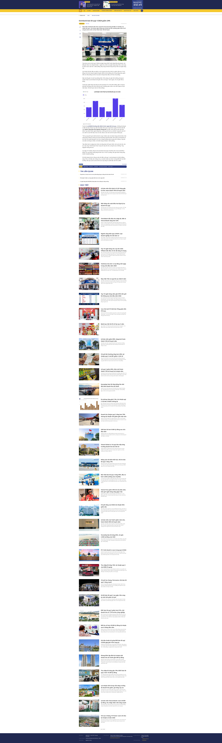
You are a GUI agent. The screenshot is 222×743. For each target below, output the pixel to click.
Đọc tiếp (84, 185)
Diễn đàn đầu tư (118, 10)
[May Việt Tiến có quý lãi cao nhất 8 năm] (89, 284)
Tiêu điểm (87, 1)
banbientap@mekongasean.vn (115, 737)
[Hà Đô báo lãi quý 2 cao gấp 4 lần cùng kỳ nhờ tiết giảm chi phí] (89, 600)
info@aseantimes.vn (145, 738)
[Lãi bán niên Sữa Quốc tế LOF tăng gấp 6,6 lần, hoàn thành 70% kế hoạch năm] (89, 193)
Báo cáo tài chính (95, 15)
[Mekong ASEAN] (137, 4)
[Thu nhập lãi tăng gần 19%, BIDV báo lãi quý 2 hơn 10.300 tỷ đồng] (89, 676)
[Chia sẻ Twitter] (80, 34)
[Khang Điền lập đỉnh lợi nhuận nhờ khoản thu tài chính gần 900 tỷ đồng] (89, 660)
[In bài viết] (80, 37)
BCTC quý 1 (110, 166)
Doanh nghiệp (96, 10)
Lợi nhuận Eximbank (103, 166)
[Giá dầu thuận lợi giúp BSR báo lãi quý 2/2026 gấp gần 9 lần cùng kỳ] (89, 645)
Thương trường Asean (107, 10)
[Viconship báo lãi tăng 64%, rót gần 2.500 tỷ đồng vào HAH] (89, 540)
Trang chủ (82, 15)
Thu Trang (124, 164)
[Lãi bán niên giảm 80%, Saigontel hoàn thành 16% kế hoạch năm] (89, 344)
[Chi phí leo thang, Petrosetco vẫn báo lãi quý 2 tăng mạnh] (89, 585)
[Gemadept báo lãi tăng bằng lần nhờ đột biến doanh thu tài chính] (89, 389)
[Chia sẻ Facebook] (80, 30)
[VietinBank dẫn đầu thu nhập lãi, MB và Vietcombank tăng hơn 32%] (89, 224)
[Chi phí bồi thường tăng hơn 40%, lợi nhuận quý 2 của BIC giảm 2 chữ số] (89, 359)
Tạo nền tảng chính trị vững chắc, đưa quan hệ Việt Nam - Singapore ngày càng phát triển (93, 5)
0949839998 (144, 740)
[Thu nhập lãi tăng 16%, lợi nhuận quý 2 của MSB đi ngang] (89, 570)
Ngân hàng (82, 23)
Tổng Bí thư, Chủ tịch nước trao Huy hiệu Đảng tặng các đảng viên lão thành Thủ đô (97, 174)
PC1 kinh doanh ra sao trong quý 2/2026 (113, 550)
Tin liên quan (86, 171)
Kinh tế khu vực (127, 10)
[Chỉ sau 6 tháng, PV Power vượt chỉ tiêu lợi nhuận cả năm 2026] (89, 721)
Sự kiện (89, 10)
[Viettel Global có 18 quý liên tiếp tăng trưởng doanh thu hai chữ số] (89, 450)
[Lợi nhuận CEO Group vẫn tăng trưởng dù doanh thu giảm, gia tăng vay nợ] (89, 691)
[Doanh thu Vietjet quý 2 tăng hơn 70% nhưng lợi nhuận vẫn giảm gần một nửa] (89, 419)
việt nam (87, 23)
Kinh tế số (136, 10)
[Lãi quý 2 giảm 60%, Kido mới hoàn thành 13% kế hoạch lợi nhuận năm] (89, 374)
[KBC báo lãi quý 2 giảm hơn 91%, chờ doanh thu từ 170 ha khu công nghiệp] (89, 615)
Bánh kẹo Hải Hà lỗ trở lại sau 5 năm (112, 324)
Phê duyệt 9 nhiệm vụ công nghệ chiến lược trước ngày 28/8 (92, 177)
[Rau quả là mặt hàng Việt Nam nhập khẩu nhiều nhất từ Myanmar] (106, 4)
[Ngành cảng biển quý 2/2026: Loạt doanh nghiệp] (89, 239)
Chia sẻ (81, 164)
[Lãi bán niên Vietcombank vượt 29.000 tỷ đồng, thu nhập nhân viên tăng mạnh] (89, 706)
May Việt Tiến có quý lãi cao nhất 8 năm (113, 279)
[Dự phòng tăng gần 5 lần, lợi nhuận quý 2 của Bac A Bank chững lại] (89, 404)
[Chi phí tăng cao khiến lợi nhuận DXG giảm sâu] (89, 510)
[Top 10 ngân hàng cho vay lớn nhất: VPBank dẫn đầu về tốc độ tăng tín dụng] (89, 254)
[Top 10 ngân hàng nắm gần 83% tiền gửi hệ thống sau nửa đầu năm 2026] (89, 299)
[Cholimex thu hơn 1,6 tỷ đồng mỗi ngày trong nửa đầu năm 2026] (89, 269)
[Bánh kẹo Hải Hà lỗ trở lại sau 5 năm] (89, 329)
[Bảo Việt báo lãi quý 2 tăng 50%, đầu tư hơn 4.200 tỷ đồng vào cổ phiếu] (89, 480)
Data (88, 15)
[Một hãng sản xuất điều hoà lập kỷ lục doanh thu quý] (89, 208)
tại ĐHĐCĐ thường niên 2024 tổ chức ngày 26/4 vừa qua (101, 126)
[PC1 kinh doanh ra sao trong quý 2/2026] (89, 555)
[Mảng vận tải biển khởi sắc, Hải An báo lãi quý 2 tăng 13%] (89, 465)
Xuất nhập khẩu (113, 1)
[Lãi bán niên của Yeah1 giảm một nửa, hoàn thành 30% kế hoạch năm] (89, 525)
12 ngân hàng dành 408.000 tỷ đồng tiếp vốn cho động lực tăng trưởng (94, 181)
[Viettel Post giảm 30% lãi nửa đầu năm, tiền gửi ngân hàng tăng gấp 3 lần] (89, 495)
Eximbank (96, 166)
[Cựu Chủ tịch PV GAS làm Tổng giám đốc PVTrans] (89, 314)
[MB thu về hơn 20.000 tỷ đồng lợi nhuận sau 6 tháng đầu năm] (89, 630)
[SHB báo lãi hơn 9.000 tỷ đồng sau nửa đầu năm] (89, 434)
